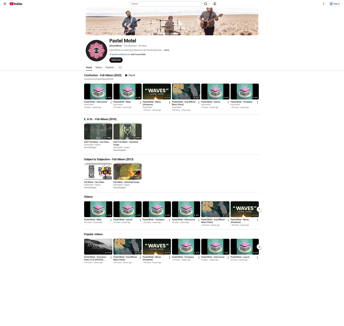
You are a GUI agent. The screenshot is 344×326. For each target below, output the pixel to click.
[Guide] (4, 3)
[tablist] (172, 67)
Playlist (97, 145)
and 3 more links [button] (138, 54)
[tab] (89, 67)
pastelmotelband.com (120, 54)
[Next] (259, 209)
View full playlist (90, 147)
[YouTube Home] (16, 4)
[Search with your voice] (214, 3)
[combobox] (166, 3)
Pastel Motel (88, 105)
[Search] (205, 3)
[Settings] (323, 3)
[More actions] (111, 102)
